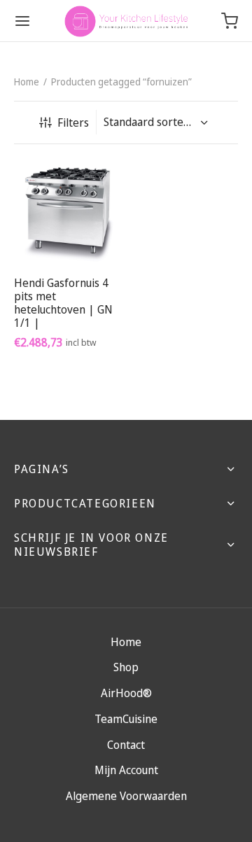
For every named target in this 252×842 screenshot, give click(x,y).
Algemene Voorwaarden (126, 796)
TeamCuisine (126, 719)
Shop (126, 667)
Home (26, 81)
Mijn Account (126, 770)
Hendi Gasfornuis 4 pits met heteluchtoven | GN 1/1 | (63, 302)
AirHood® (126, 693)
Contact (126, 744)
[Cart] (229, 21)
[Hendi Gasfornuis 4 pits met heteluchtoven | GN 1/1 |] (67, 211)
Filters (73, 122)
